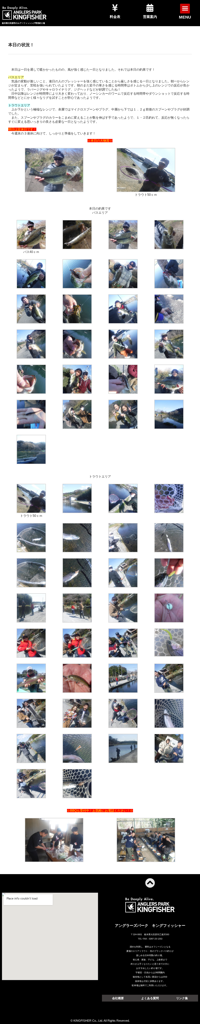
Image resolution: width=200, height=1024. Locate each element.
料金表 (115, 17)
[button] (185, 8)
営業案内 (150, 17)
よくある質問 (150, 998)
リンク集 (182, 998)
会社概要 (118, 998)
